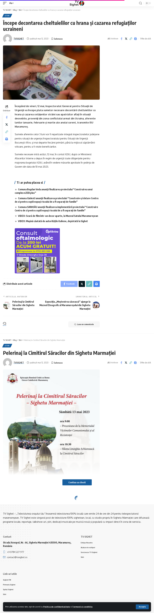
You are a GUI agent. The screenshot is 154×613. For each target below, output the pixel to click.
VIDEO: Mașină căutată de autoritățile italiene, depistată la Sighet (53, 221)
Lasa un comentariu (85, 324)
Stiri (7, 16)
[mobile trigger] (5, 3)
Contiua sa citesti (77, 482)
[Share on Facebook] (121, 38)
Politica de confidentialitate (56, 606)
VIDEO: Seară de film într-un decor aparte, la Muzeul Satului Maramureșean (58, 215)
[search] (140, 3)
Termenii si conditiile (82, 606)
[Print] (135, 38)
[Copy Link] (131, 38)
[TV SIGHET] (77, 3)
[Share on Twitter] (126, 38)
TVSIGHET (19, 38)
